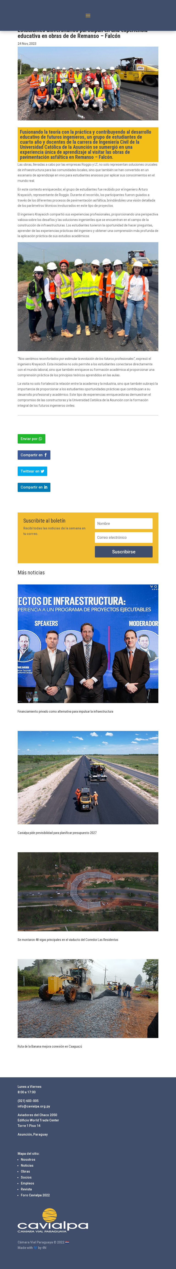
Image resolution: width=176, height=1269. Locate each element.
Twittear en (30, 471)
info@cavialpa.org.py (34, 1106)
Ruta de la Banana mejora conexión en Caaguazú (50, 1046)
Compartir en (32, 455)
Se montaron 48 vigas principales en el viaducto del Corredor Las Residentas (68, 940)
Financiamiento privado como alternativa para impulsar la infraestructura (65, 711)
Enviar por (29, 439)
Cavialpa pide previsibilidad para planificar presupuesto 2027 (57, 833)
